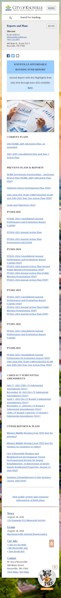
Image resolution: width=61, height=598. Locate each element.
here (30, 87)
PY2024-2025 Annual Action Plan (24, 232)
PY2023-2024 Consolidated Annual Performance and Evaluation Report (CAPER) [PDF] (26, 259)
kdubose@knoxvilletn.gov (17, 37)
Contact (11, 558)
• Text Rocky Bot (16, 551)
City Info (12, 541)
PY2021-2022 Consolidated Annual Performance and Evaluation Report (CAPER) (26, 334)
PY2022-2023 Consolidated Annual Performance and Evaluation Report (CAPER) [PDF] (26, 300)
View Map (13, 572)
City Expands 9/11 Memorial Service (26, 520)
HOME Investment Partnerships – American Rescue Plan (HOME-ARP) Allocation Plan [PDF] (30, 178)
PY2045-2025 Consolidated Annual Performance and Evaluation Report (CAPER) (26, 222)
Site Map (24, 572)
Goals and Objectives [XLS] (21, 205)
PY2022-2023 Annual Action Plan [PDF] (27, 314)
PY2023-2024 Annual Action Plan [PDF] (27, 280)
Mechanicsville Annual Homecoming (27, 534)
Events (11, 527)
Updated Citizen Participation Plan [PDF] (29, 188)
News (10, 513)
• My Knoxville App (17, 548)
